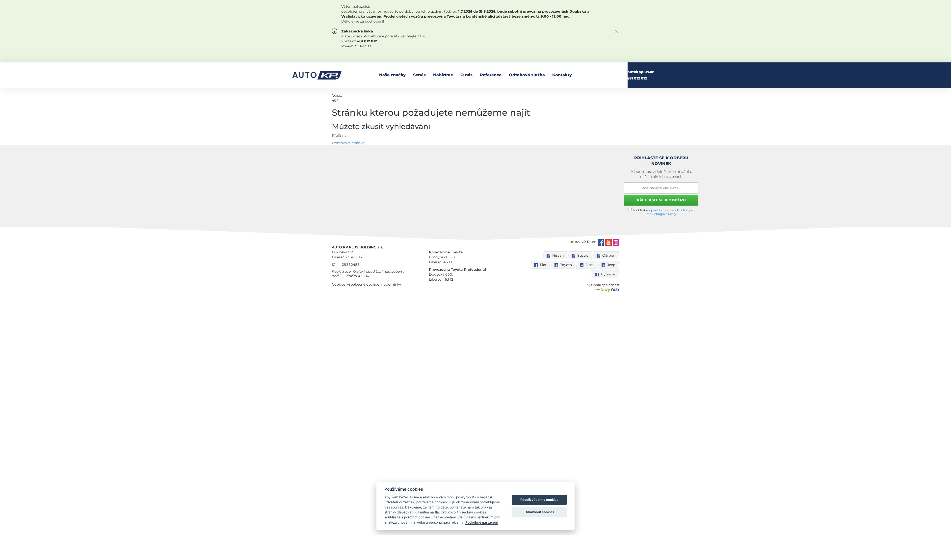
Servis (419, 75)
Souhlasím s (663, 212)
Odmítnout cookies (539, 512)
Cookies (338, 284)
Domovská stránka (348, 143)
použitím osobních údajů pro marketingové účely (670, 212)
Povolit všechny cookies (539, 500)
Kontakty (562, 75)
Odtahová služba (527, 75)
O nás (466, 75)
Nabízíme (443, 75)
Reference (491, 75)
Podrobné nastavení (481, 522)
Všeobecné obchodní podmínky (374, 284)
